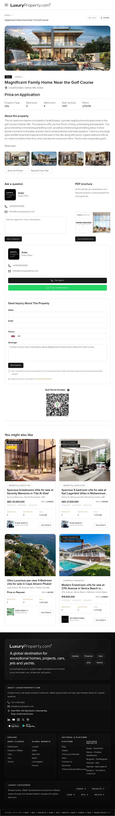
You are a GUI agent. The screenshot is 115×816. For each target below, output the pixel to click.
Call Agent (59, 280)
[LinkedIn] (9, 719)
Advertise (66, 765)
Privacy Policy (100, 812)
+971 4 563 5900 (18, 702)
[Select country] (13, 336)
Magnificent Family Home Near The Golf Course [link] (26, 20)
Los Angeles (37, 761)
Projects (89, 656)
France (35, 765)
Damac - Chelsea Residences (93, 754)
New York (36, 754)
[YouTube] (13, 719)
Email (10, 320)
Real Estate (13, 746)
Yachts (99, 662)
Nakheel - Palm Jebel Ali (96, 766)
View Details (46, 525)
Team (64, 758)
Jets (89, 662)
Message (12, 342)
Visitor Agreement (44, 379)
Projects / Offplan (15, 750)
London (35, 746)
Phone (11, 331)
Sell (33, 812)
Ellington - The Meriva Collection (95, 772)
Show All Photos (15, 171)
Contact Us (67, 761)
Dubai (34, 750)
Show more (10, 145)
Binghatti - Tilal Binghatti (96, 759)
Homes (75, 656)
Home (7, 15)
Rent (27, 812)
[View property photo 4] (71, 159)
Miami (34, 758)
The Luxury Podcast (70, 754)
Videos (65, 750)
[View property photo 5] (98, 159)
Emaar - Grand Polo (94, 748)
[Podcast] (28, 719)
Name (11, 310)
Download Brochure (85, 239)
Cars (100, 656)
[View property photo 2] (17, 159)
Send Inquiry (16, 365)
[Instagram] (18, 719)
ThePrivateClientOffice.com (72, 769)
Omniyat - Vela (92, 762)
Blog (64, 746)
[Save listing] (52, 443)
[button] (57, 48)
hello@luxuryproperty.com (22, 706)
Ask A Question (13, 239)
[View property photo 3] (44, 159)
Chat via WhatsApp (59, 288)
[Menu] (6, 5)
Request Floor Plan (40, 171)
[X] (23, 719)
